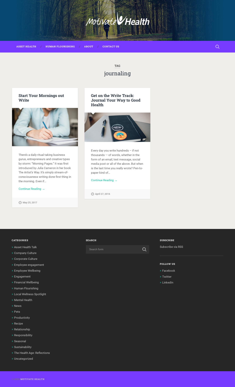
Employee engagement (29, 265)
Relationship (22, 329)
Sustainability (22, 347)
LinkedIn (167, 282)
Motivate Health (32, 379)
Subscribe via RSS (171, 247)
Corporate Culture (25, 259)
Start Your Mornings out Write (41, 98)
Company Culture (25, 253)
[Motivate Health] (117, 20)
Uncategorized (23, 358)
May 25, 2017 (30, 202)
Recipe (18, 323)
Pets (17, 311)
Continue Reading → (32, 188)
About (88, 46)
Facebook (168, 270)
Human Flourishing (60, 46)
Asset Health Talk (25, 247)
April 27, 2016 (102, 194)
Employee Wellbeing (27, 270)
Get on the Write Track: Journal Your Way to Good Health (115, 100)
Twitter (167, 276)
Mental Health (23, 300)
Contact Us (111, 46)
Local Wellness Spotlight (30, 294)
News (18, 306)
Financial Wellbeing (26, 282)
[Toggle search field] (217, 47)
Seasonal (20, 341)
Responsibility (23, 335)
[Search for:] (117, 249)
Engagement (22, 276)
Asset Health (26, 46)
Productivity (22, 317)
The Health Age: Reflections (32, 353)
